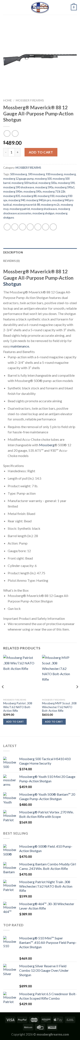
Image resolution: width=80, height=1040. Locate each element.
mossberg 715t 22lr (54, 191)
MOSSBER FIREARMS (30, 100)
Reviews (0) (11, 261)
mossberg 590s (32, 191)
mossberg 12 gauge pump (18, 178)
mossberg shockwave (44, 209)
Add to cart (41, 152)
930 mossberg (54, 174)
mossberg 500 (43, 178)
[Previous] (3, 695)
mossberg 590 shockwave (18, 187)
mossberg (70, 174)
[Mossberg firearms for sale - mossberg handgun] (40, 7)
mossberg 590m (12, 191)
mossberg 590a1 (64, 187)
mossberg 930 (46, 196)
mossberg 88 (28, 196)
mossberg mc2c (50, 204)
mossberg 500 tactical (24, 183)
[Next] (77, 695)
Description (13, 252)
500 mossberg (18, 174)
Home (7, 100)
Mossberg (46, 445)
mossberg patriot (20, 209)
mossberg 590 (66, 183)
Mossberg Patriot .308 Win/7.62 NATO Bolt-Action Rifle (17, 707)
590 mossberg (36, 174)
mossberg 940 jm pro (38, 200)
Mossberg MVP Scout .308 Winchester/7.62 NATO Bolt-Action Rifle (59, 707)
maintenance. (20, 346)
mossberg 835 (11, 196)
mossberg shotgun (43, 213)
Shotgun (12, 284)
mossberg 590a (44, 187)
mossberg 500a (47, 183)
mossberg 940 (16, 200)
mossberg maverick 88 (26, 204)
